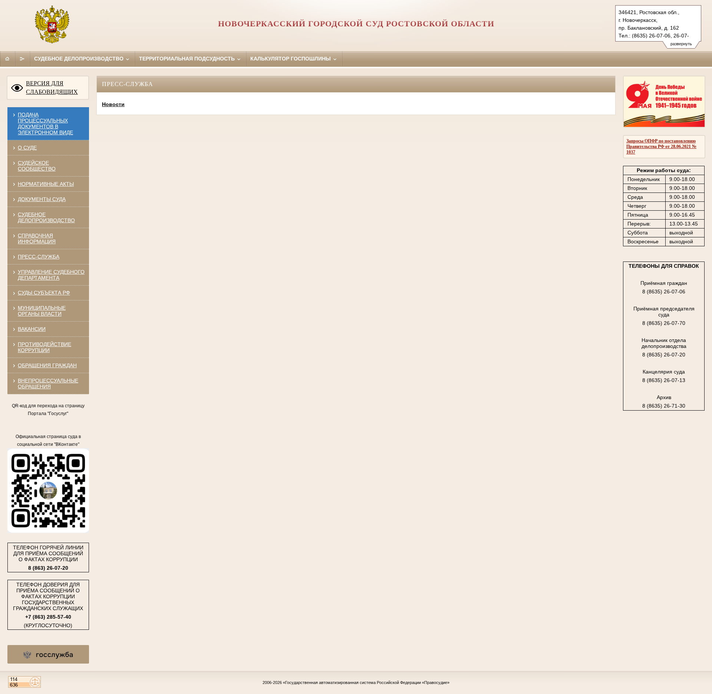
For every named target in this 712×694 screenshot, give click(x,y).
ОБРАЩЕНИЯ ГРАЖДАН (47, 365)
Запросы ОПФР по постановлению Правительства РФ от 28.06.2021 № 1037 (661, 146)
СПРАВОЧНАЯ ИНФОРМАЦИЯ (37, 238)
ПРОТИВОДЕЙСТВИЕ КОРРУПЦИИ (44, 347)
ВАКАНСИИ (32, 329)
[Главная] (7, 58)
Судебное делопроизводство (79, 59)
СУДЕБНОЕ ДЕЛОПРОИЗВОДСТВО (46, 217)
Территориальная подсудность (187, 59)
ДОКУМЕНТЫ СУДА (42, 199)
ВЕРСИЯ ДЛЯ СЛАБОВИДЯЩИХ (52, 87)
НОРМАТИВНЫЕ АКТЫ (46, 184)
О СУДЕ (27, 148)
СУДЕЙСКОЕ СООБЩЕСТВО (37, 166)
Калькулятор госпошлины (291, 59)
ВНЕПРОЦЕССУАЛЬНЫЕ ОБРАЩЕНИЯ (48, 383)
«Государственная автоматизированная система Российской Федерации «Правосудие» (366, 682)
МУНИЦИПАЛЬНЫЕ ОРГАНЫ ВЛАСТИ (42, 311)
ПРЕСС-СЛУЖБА (38, 257)
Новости (113, 104)
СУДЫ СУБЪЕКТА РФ (44, 293)
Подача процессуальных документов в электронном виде (45, 123)
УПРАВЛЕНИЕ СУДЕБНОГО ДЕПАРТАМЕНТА (51, 275)
